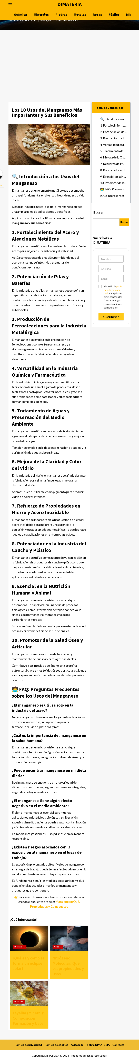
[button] (11, 4)
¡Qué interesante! (112, 196)
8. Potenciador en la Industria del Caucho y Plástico (113, 170)
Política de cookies (56, 1044)
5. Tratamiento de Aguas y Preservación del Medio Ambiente (113, 151)
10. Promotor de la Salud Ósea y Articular (113, 183)
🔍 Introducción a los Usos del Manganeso (113, 119)
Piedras (61, 14)
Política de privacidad (28, 1044)
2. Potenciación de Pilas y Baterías (113, 132)
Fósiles (114, 14)
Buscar (98, 212)
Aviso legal (77, 1044)
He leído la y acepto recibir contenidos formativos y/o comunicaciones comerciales (113, 297)
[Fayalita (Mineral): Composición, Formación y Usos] (29, 993)
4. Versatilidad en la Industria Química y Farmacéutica (113, 144)
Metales (80, 14)
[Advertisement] (69, 55)
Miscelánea (19, 947)
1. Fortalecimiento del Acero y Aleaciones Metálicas (113, 125)
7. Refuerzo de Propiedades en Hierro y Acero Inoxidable (113, 164)
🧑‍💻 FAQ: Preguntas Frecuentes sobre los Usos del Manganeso (113, 189)
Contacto (118, 1044)
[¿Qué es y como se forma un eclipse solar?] (29, 938)
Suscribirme (111, 317)
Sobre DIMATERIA (98, 1044)
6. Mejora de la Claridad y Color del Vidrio (113, 157)
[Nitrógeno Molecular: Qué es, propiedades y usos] (69, 938)
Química (20, 14)
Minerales (41, 14)
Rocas (97, 14)
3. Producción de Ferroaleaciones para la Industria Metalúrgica (113, 138)
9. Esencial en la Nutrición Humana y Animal (113, 176)
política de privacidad (113, 290)
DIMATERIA (69, 4)
